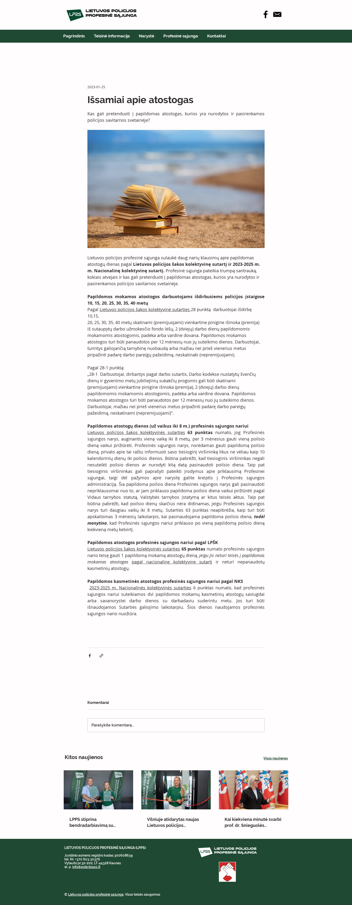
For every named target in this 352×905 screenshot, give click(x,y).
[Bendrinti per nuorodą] (101, 655)
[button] (111, 36)
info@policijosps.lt (86, 867)
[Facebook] (266, 14)
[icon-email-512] (277, 14)
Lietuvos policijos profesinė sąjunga (96, 894)
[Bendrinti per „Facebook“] (89, 655)
